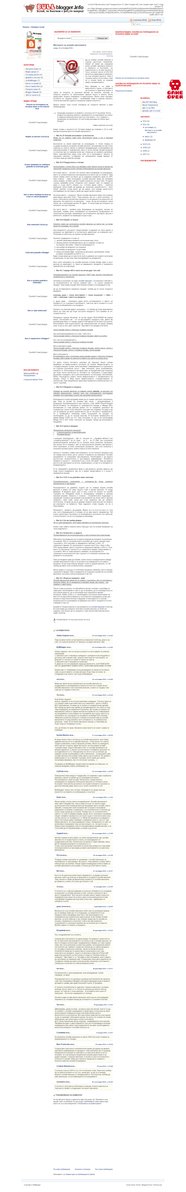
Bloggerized (146, 1185)
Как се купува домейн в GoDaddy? (37, 282)
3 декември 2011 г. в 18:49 (103, 906)
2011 (145, 125)
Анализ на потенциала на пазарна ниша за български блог (37, 107)
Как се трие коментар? (37, 311)
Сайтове (60, 771)
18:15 (88, 620)
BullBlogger (61, 647)
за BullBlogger (31, 81)
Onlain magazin (63, 636)
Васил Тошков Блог (150, 105)
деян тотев (61, 906)
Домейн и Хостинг (33, 78)
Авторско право (32, 69)
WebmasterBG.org (31, 373)
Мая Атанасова (63, 1044)
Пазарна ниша (32, 89)
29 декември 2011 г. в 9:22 (103, 1005)
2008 (145, 151)
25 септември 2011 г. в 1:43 (103, 797)
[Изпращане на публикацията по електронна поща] (91, 620)
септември (149, 127)
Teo (58, 1005)
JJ (58, 887)
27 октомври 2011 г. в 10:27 (103, 871)
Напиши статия (37, 27)
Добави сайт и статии (151, 111)
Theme (138, 1185)
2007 (145, 154)
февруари (149, 140)
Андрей (60, 833)
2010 (145, 144)
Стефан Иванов (63, 1066)
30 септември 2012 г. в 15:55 (102, 1082)
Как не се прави (32, 83)
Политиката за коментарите (89, 1104)
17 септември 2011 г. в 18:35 (102, 735)
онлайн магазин (107, 54)
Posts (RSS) (156, 20)
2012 (145, 121)
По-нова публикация (61, 1169)
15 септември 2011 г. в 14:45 (102, 647)
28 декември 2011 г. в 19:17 (103, 968)
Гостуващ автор (32, 75)
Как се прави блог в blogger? (37, 339)
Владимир (61, 930)
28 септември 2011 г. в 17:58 (102, 833)
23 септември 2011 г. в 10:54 (102, 771)
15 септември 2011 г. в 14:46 (102, 679)
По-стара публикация (104, 1169)
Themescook (157, 1185)
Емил (59, 797)
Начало (26, 27)
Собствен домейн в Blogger (37, 253)
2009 (145, 148)
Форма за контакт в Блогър (37, 137)
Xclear (133, 1185)
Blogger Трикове (32, 92)
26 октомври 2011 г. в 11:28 (103, 855)
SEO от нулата (32, 95)
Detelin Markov (63, 735)
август (147, 137)
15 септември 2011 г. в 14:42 (102, 635)
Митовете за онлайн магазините (69, 45)
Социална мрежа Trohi (33, 380)
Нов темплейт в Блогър (37, 225)
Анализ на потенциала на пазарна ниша (132, 78)
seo (58, 679)
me (58, 969)
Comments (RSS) (140, 20)
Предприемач (29, 376)
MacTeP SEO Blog (149, 102)
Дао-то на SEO (148, 108)
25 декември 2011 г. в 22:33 (103, 930)
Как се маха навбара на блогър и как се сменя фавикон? (37, 196)
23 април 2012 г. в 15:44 (104, 1044)
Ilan (58, 871)
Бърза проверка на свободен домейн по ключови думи (37, 166)
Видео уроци (31, 72)
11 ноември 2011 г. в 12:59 (103, 887)
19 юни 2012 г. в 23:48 (105, 1066)
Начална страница (82, 1169)
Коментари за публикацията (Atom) (80, 1174)
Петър (59, 855)
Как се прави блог (33, 86)
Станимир (61, 1033)
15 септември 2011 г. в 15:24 (102, 695)
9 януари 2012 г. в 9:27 (104, 1033)
